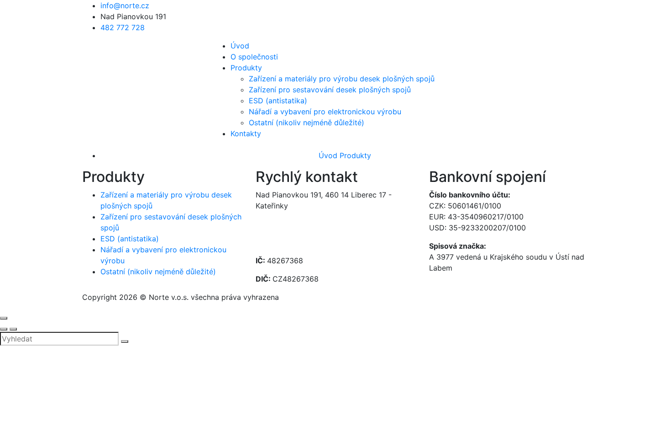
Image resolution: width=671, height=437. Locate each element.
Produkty (246, 67)
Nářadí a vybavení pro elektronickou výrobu (325, 111)
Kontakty (246, 133)
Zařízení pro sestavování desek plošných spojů (330, 89)
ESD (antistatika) (278, 100)
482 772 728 (122, 27)
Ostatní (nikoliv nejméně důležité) (306, 122)
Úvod (240, 45)
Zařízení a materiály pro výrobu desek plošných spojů (342, 78)
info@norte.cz (124, 5)
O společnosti (254, 56)
